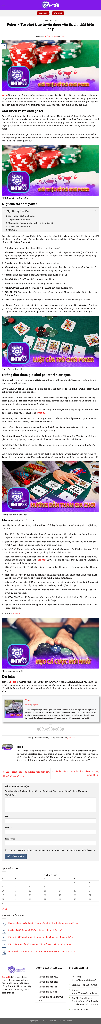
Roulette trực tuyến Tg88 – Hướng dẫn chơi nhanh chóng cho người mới (43, 923)
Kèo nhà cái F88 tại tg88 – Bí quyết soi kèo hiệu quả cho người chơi (41, 937)
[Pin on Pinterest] (57, 729)
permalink (71, 738)
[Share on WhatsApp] (39, 729)
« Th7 (4, 909)
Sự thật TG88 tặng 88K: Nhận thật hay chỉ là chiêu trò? (35, 930)
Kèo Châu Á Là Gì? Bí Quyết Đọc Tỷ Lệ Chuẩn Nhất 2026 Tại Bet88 (39, 944)
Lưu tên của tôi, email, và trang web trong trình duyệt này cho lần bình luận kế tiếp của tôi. (52, 850)
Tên (7, 816)
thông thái (41, 559)
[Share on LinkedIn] (62, 729)
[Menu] (3, 5)
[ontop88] (50, 5)
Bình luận (10, 795)
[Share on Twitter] (48, 729)
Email (8, 827)
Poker (5, 95)
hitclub (16, 613)
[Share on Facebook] (44, 729)
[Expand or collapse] (96, 211)
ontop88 (41, 412)
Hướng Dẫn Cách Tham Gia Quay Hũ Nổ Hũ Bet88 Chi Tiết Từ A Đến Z (41, 951)
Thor (62, 36)
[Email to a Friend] (53, 729)
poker (13, 681)
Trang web (10, 839)
